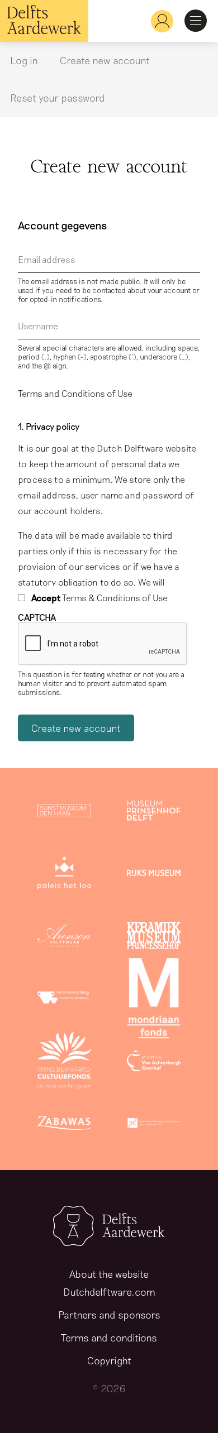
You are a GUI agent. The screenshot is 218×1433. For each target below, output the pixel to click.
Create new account (105, 60)
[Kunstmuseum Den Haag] (64, 813)
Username (38, 325)
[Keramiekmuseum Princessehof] (153, 938)
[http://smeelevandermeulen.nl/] (64, 1000)
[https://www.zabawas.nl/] (64, 1125)
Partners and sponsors (109, 1315)
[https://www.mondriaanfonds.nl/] (153, 1000)
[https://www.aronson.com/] (64, 938)
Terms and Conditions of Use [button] (75, 393)
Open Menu (195, 20)
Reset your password (57, 98)
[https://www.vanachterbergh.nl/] (153, 1063)
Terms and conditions (109, 1337)
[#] (157, 21)
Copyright (109, 1360)
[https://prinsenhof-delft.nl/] (153, 813)
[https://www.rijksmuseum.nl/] (153, 875)
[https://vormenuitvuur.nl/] (153, 1125)
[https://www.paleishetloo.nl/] (64, 875)
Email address (46, 259)
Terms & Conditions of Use (99, 597)
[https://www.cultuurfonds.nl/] (64, 1063)
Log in (24, 60)
